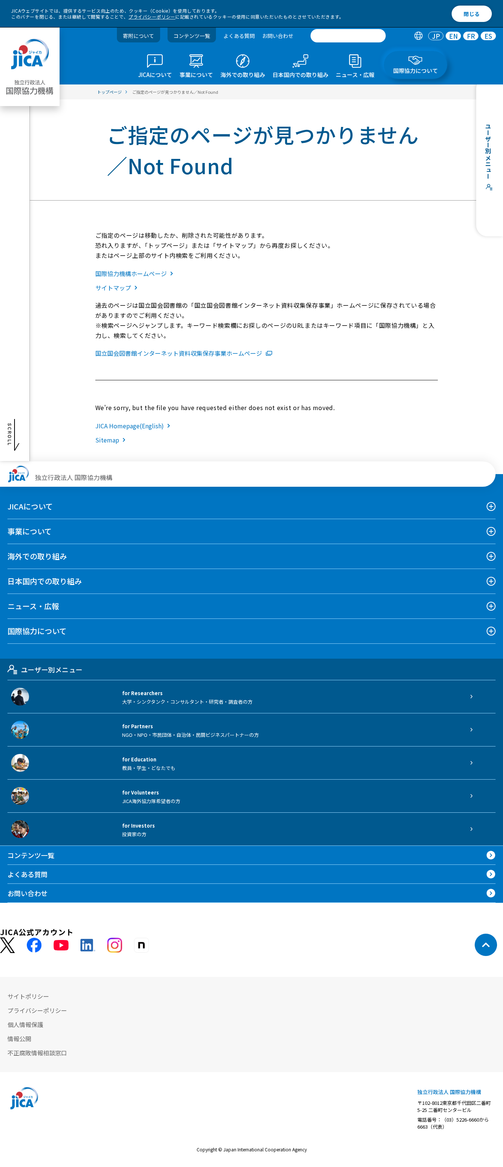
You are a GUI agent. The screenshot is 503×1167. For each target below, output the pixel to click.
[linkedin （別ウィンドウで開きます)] (87, 945)
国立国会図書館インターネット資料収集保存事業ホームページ (178, 353)
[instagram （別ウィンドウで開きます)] (114, 945)
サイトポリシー (28, 996)
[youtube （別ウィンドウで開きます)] (61, 945)
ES (488, 36)
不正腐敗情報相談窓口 (37, 1052)
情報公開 (19, 1038)
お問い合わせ (277, 35)
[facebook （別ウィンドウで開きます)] (34, 945)
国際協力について (37, 631)
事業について (29, 531)
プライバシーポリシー (151, 16)
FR (471, 36)
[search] (348, 35)
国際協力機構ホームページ (131, 273)
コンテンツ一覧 (191, 35)
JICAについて (30, 506)
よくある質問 (239, 35)
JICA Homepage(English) (129, 425)
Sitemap (107, 439)
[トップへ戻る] (486, 945)
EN (453, 36)
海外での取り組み (37, 556)
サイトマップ (113, 287)
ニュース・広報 (33, 606)
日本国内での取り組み (44, 581)
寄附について (138, 35)
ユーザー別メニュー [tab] (51, 669)
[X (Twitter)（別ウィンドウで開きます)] (7, 945)
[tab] (418, 36)
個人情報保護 (25, 1024)
